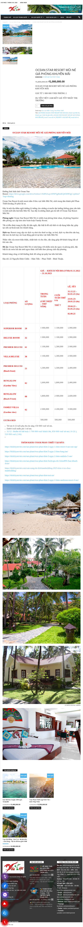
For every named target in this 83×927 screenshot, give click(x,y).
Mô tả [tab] (4, 123)
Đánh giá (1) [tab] (11, 123)
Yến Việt (69, 17)
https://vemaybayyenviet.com (66, 890)
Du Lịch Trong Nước (20, 17)
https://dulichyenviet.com (72, 901)
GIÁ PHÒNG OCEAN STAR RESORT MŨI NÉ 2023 (53, 113)
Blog (62, 17)
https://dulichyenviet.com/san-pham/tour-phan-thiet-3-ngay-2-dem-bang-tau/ (36, 451)
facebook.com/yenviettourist (66, 906)
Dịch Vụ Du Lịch (51, 17)
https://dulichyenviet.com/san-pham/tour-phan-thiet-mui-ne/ (29, 475)
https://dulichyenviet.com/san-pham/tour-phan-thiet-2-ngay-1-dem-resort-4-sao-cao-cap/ (41, 447)
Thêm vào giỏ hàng (47, 105)
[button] (79, 17)
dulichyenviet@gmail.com (10, 899)
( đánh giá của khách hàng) (51, 77)
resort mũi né (75, 117)
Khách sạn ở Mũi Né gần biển (44, 115)
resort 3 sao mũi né (49, 117)
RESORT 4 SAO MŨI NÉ (63, 117)
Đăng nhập (23, 2)
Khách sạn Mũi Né (74, 113)
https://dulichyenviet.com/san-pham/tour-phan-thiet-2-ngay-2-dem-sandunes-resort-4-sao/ (42, 480)
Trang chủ (7, 17)
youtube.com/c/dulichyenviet (66, 913)
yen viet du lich (34, 875)
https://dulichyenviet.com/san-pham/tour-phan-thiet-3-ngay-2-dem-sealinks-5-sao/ (38, 456)
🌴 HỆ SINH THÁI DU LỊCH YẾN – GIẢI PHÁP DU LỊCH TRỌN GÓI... (46, 869)
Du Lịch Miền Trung (15, 22)
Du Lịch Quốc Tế (36, 17)
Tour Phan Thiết (26, 22)
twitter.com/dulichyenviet (71, 908)
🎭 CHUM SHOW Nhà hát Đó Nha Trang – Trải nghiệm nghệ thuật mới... (46, 893)
